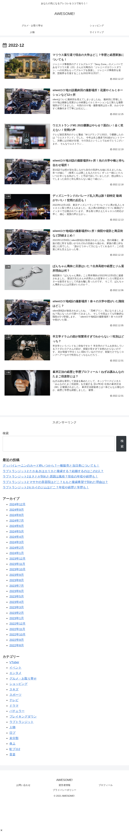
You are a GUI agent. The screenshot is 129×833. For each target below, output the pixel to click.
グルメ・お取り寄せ (23, 678)
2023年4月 (16, 602)
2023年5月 (16, 596)
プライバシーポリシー (64, 790)
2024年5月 (16, 531)
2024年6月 (16, 526)
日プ (12, 732)
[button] (1, 830)
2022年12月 (17, 623)
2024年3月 (16, 542)
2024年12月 (17, 504)
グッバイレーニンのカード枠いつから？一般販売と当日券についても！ (51, 465)
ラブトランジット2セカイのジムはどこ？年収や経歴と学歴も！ (46, 487)
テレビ (13, 700)
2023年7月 (16, 585)
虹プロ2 (14, 749)
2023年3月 (16, 607)
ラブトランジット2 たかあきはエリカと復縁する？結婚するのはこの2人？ (53, 471)
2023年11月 (17, 564)
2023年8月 (16, 580)
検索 (6, 433)
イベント (15, 667)
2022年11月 (17, 629)
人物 (12, 727)
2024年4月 (16, 536)
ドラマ (13, 705)
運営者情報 (64, 785)
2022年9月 (16, 640)
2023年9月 (16, 574)
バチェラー (17, 711)
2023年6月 (16, 591)
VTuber (14, 662)
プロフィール (106, 785)
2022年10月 (17, 634)
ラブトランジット (21, 722)
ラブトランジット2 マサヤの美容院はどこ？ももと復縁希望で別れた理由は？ (55, 482)
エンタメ (15, 673)
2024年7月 (16, 520)
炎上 (12, 743)
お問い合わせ (23, 785)
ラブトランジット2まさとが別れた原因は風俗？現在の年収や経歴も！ (50, 476)
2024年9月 (16, 509)
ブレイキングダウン (23, 716)
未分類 (13, 738)
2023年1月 (16, 618)
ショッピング (18, 684)
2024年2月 (16, 547)
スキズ (13, 689)
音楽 (12, 754)
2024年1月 (16, 553)
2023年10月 (17, 569)
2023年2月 (16, 613)
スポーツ (15, 694)
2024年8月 (16, 515)
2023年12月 (17, 558)
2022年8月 (16, 645)
